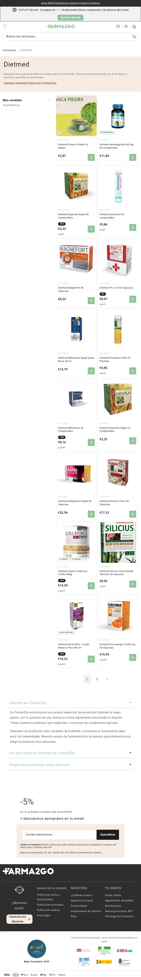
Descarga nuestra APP (119, 911)
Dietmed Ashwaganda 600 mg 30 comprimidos (116, 146)
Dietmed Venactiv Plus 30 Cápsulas (114, 503)
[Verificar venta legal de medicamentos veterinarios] (84, 961)
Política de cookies (48, 910)
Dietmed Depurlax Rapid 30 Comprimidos (73, 216)
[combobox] (70, 36)
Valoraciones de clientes (86, 911)
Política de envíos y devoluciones (49, 897)
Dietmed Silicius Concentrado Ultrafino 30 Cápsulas (116, 573)
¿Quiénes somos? (82, 895)
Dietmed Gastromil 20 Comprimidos (112, 216)
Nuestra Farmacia (82, 900)
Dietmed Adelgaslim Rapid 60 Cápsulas (74, 503)
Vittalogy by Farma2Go (119, 916)
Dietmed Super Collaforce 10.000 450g (72, 573)
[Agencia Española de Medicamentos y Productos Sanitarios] (84, 950)
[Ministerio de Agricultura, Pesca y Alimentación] (104, 961)
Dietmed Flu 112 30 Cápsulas (116, 287)
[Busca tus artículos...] (134, 36)
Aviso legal (43, 915)
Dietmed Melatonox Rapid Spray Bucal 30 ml (76, 359)
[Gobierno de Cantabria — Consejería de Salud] (124, 961)
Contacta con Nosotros (17, 919)
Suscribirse (107, 834)
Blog (73, 916)
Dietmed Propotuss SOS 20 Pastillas (115, 359)
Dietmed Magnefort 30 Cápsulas (71, 289)
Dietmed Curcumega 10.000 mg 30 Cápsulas (117, 646)
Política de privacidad (50, 904)
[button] (110, 26)
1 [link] (87, 679)
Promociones (79, 905)
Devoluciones (113, 905)
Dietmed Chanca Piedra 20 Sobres (73, 146)
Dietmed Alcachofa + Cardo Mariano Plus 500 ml (73, 646)
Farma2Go (9, 50)
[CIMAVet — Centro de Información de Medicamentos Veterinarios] (124, 950)
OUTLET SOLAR (70, 17)
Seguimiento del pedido (119, 900)
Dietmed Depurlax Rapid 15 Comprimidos (115, 429)
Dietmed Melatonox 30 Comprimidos (71, 429)
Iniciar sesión (113, 895)
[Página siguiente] (107, 679)
